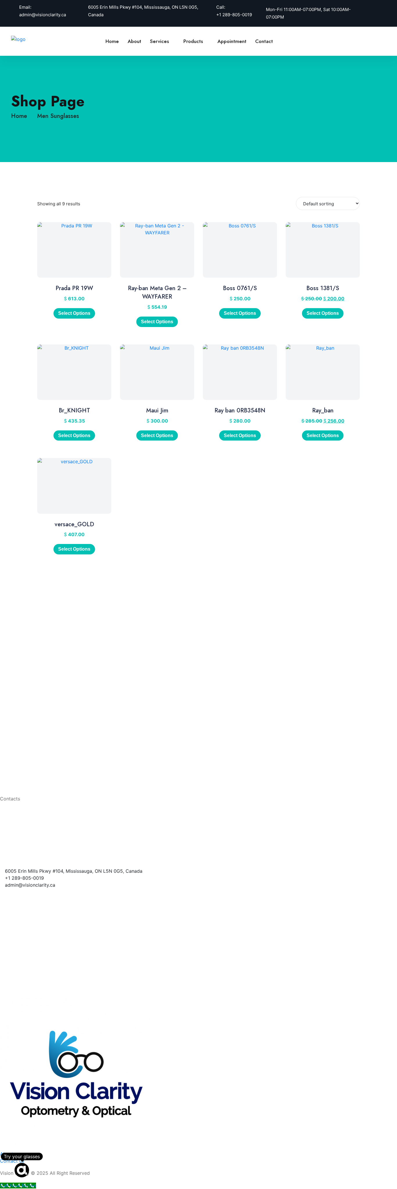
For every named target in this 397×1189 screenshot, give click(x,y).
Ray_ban (323, 410)
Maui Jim (157, 410)
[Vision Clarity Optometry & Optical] (30, 39)
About (134, 41)
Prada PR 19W (74, 288)
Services (159, 41)
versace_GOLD (74, 524)
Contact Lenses (43, 768)
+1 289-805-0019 (234, 14)
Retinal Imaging (42, 740)
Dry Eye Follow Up (46, 721)
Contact (264, 41)
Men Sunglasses (58, 116)
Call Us (365, 41)
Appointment (231, 41)
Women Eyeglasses (47, 786)
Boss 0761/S (240, 288)
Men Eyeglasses (43, 777)
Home (112, 41)
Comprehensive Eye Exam (54, 684)
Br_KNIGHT (74, 410)
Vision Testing (41, 730)
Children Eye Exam (46, 693)
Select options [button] (74, 313)
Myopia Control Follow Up (54, 712)
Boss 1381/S (322, 288)
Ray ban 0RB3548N (239, 410)
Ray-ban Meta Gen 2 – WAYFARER (157, 292)
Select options (157, 321)
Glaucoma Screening (48, 702)
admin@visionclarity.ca (42, 14)
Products (193, 41)
